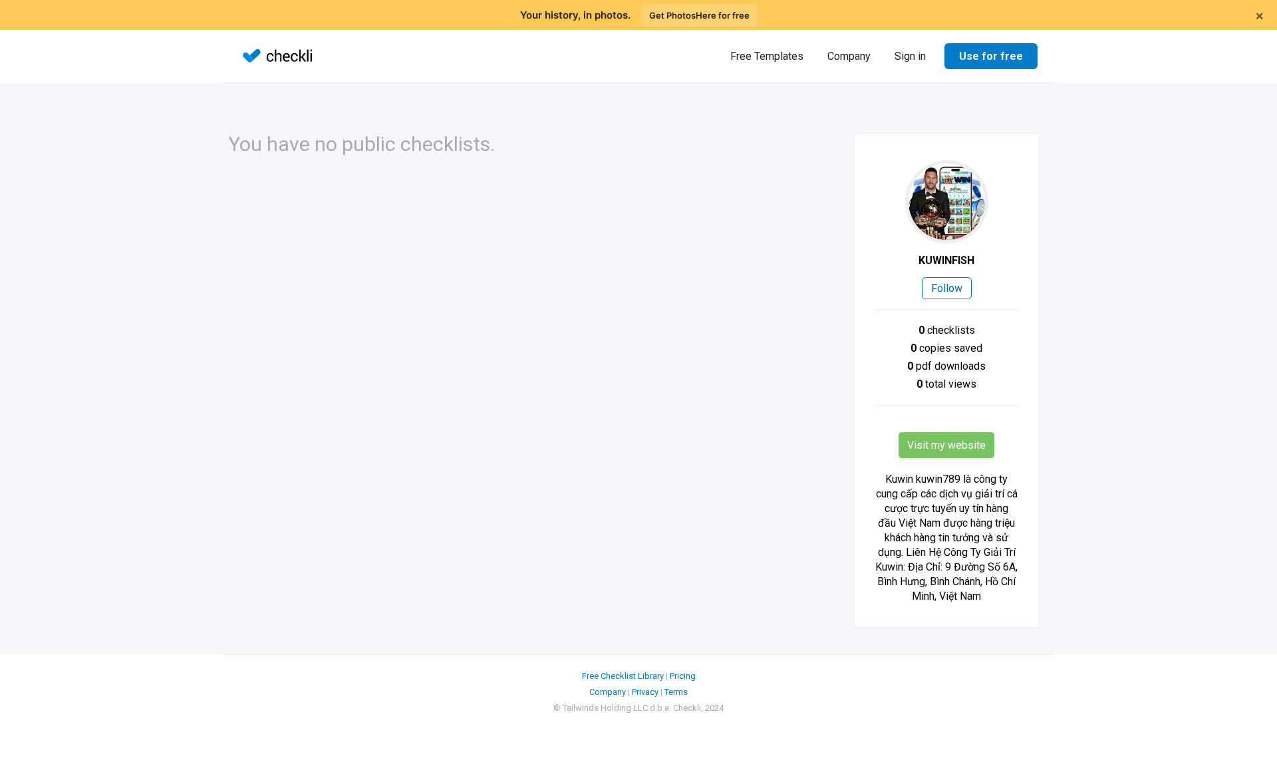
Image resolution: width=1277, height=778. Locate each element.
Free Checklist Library (623, 676)
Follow (946, 288)
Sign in (910, 56)
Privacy (645, 692)
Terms (676, 692)
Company (849, 56)
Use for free (991, 56)
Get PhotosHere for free (699, 15)
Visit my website (946, 445)
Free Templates (766, 56)
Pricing (683, 676)
